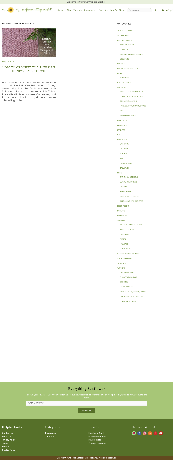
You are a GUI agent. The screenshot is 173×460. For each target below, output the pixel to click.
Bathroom (124, 144)
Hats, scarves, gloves (129, 196)
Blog (69, 10)
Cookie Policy (8, 450)
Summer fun (125, 249)
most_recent (123, 206)
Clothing (124, 186)
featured (121, 130)
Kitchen (123, 153)
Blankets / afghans (128, 182)
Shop (121, 10)
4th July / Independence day (132, 225)
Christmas (124, 234)
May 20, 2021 (8, 61)
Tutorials (78, 10)
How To (113, 10)
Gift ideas (124, 149)
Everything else (126, 191)
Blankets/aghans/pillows (131, 96)
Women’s (121, 268)
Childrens (121, 87)
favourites (122, 125)
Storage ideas (126, 163)
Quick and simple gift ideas (131, 201)
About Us (103, 10)
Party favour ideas (128, 115)
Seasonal (121, 220)
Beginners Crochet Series (128, 69)
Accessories (123, 35)
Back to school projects (131, 91)
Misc (122, 111)
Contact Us (7, 433)
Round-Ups (124, 77)
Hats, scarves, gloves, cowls (133, 106)
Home (60, 10)
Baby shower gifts (128, 44)
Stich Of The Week (124, 258)
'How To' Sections (125, 30)
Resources (89, 10)
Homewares (122, 140)
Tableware (124, 168)
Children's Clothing (128, 101)
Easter (123, 239)
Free (119, 135)
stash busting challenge (128, 253)
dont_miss (122, 120)
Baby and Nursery (125, 40)
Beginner (121, 64)
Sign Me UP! (86, 411)
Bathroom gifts (127, 272)
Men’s (119, 173)
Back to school (127, 229)
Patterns (121, 211)
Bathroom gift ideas (129, 177)
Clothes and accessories (131, 54)
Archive (5, 446)
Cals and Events (124, 82)
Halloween (124, 244)
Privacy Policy (8, 439)
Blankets (124, 49)
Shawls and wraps (128, 301)
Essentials (124, 59)
